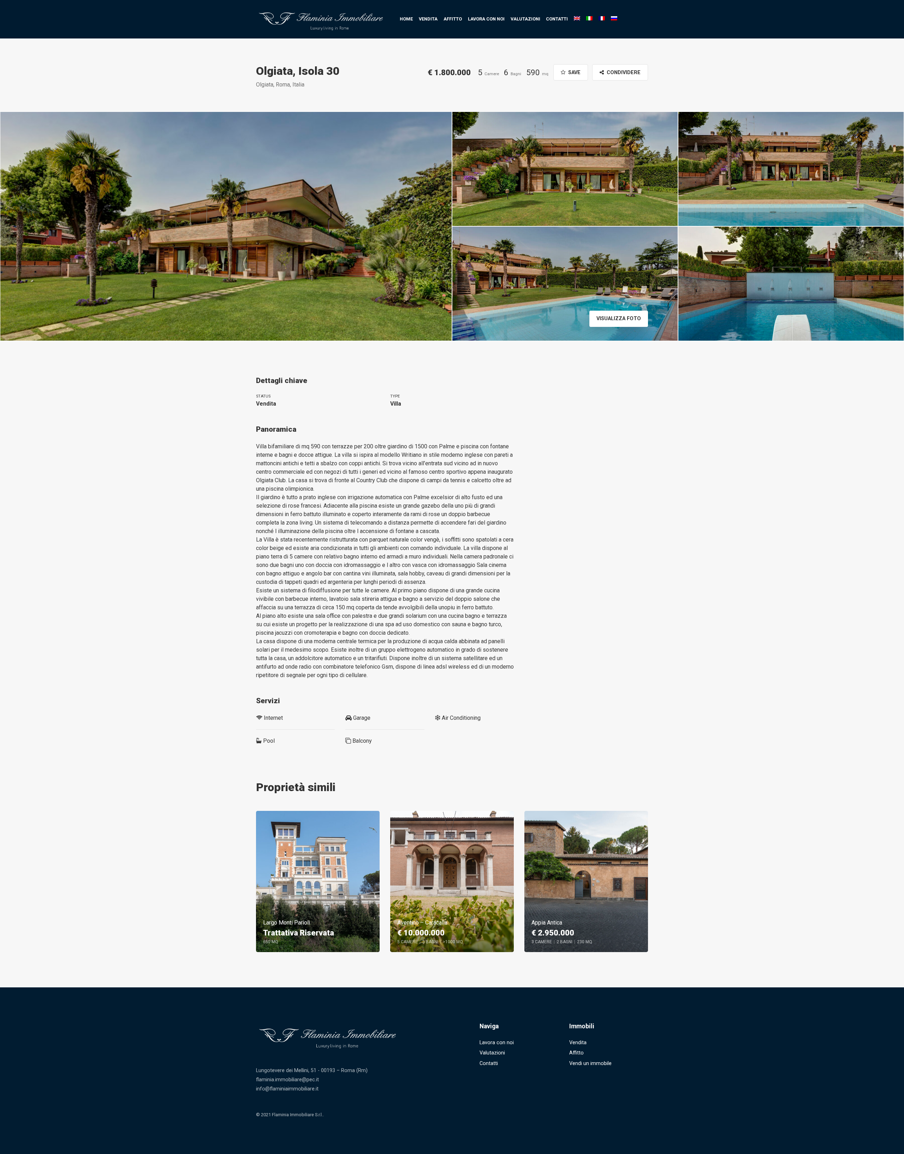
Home (406, 19)
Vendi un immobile (590, 1063)
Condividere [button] (623, 73)
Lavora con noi (486, 19)
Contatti (557, 19)
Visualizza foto (618, 319)
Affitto (453, 19)
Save (574, 73)
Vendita (428, 19)
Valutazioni (525, 19)
